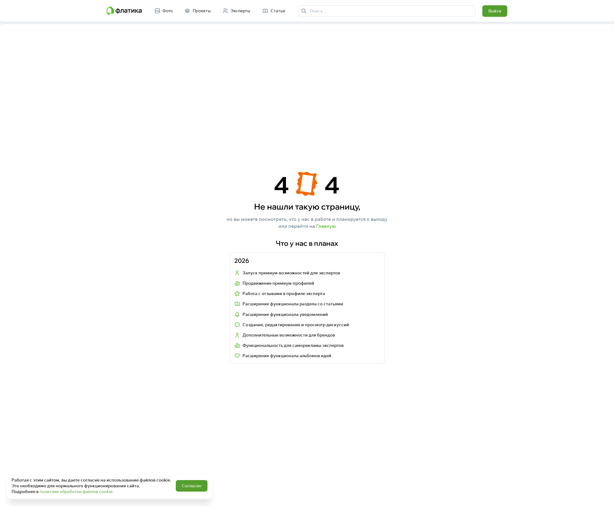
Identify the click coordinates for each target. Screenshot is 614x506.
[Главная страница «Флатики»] (124, 11)
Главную (326, 226)
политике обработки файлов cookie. (76, 491)
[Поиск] (304, 10)
